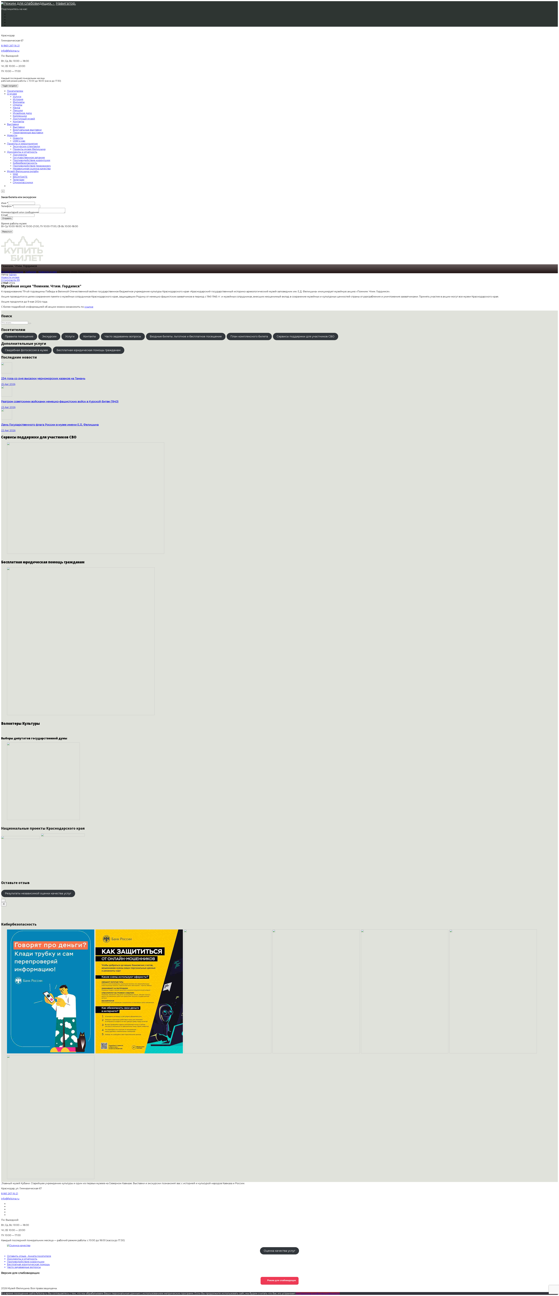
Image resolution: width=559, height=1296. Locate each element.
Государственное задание (29, 157)
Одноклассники (23, 182)
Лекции (18, 110)
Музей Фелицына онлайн (23, 171)
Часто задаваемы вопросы (123, 336)
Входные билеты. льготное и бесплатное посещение (186, 336)
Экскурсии (49, 336)
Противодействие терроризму (32, 165)
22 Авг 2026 (8, 430)
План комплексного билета (249, 336)
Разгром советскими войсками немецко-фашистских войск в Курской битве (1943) (59, 401)
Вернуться (7, 232)
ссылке (88, 306)
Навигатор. (66, 3)
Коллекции (20, 116)
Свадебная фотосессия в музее (26, 350)
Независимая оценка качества (32, 168)
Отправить (7, 218)
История (18, 99)
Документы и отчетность (22, 152)
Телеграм (18, 179)
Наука (16, 107)
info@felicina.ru (10, 50)
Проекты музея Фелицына (29, 149)
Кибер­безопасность (25, 163)
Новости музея (10, 277)
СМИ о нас (19, 141)
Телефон (7, 206)
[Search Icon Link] (8, 186)
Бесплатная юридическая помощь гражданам (89, 350)
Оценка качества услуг (279, 1250)
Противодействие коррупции (31, 160)
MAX (15, 174)
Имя (4, 203)
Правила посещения (19, 336)
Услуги (17, 96)
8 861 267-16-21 (9, 1193)
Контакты (18, 121)
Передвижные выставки (28, 132)
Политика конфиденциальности (319, 1293)
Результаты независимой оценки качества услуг (38, 893)
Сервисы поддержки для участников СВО (305, 336)
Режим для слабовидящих (281, 1280)
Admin (13, 274)
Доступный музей (24, 118)
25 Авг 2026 (8, 384)
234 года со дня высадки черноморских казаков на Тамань (43, 378)
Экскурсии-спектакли (26, 146)
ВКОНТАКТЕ (20, 177)
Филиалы (19, 102)
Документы (20, 154)
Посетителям (15, 91)
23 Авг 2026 (8, 407)
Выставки (13, 124)
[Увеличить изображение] (3, 900)
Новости (12, 135)
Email (4, 215)
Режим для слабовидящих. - (29, 3)
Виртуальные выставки (27, 129)
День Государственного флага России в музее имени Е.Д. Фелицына (50, 424)
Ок (297, 1293)
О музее (12, 93)
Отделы (17, 105)
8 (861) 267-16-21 (10, 45)
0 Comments (9, 280)
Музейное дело (22, 113)
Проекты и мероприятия (22, 143)
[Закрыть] (3, 904)
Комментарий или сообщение (20, 212)
